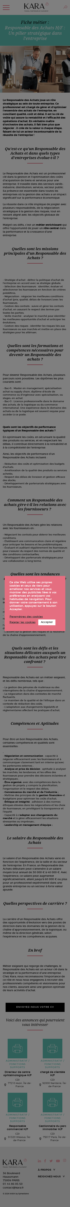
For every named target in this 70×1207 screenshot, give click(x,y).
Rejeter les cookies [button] (22, 622)
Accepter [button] (47, 622)
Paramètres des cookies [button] (26, 616)
